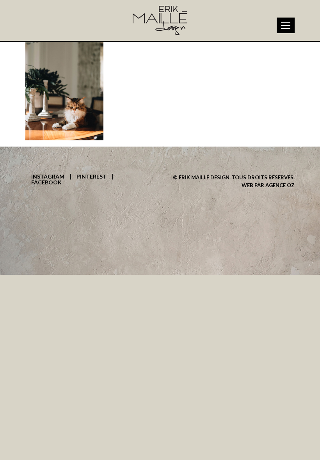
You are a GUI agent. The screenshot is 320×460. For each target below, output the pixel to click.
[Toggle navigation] (286, 25)
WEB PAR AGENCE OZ (268, 185)
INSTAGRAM (47, 177)
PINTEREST (91, 177)
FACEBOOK (46, 183)
